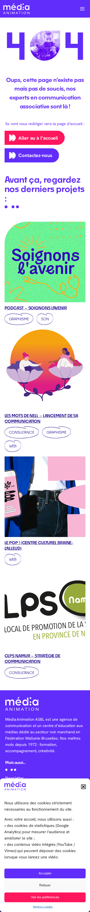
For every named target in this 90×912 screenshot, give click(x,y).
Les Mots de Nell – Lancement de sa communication (41, 418)
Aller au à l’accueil (38, 138)
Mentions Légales (43, 906)
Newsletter (14, 777)
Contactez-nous (35, 155)
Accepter (45, 873)
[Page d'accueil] (16, 8)
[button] (83, 787)
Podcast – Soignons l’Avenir (36, 308)
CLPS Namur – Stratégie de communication (33, 658)
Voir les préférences (45, 897)
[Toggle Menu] (82, 8)
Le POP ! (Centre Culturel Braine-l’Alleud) (39, 545)
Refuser (45, 885)
